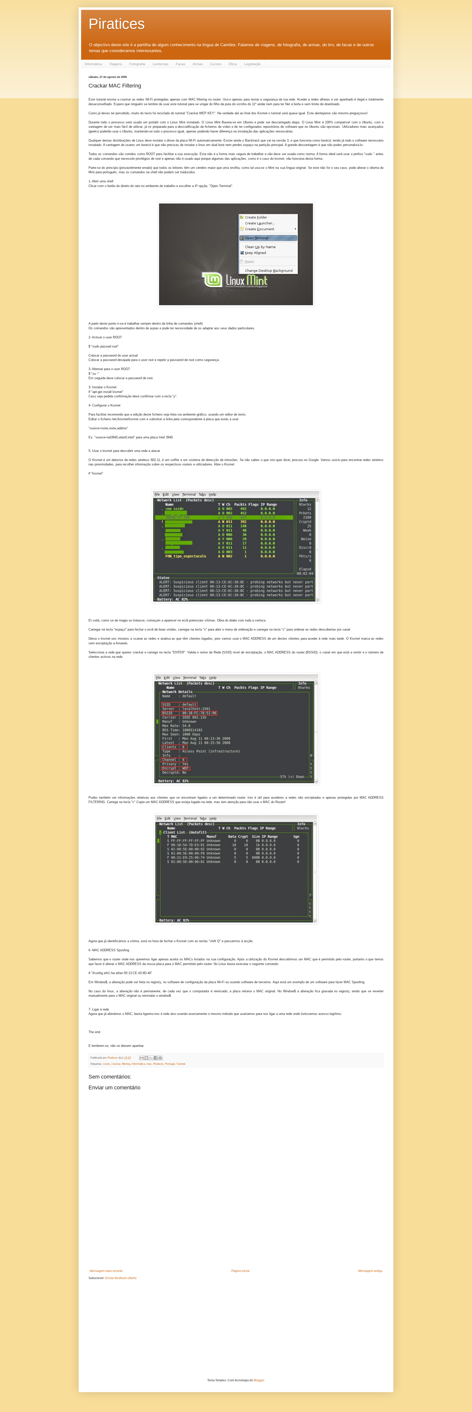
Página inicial (240, 1271)
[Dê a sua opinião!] (146, 1057)
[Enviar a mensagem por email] (141, 1057)
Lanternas (160, 64)
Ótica (233, 64)
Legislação (252, 64)
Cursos (215, 64)
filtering (126, 1063)
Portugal (170, 1063)
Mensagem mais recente (106, 1271)
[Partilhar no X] (150, 1057)
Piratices (116, 23)
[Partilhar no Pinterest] (160, 1057)
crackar (115, 1063)
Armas (198, 64)
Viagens (115, 64)
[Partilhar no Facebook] (155, 1057)
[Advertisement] (236, 1232)
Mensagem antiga (370, 1271)
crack (106, 1063)
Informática (93, 64)
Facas (180, 64)
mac (149, 1063)
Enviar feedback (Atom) (120, 1278)
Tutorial (180, 1063)
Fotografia (137, 64)
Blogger (259, 1380)
